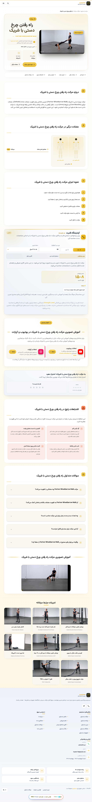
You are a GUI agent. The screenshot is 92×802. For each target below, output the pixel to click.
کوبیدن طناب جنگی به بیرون (74, 653)
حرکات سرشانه (76, 11)
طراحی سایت (48, 797)
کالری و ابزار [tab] (29, 256)
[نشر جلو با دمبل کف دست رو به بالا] (46, 616)
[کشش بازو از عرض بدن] (17, 616)
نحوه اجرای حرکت (28, 64)
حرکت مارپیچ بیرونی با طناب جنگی (74, 679)
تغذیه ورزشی (63, 721)
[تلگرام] (84, 706)
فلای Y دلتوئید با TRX (46, 679)
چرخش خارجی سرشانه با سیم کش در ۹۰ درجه (46, 653)
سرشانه (32, 19)
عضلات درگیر (15, 64)
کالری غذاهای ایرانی (61, 725)
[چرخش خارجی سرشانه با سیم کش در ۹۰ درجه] (46, 642)
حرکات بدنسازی (84, 717)
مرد (78, 250)
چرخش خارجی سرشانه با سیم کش (74, 627)
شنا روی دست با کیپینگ (17, 653)
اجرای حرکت (61, 75)
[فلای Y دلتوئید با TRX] (46, 668)
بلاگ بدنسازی (63, 729)
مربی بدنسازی (84, 725)
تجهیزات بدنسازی (83, 733)
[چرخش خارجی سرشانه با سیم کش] (74, 616)
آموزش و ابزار (51, 75)
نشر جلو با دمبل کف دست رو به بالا (46, 627)
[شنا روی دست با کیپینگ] (17, 642)
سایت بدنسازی (84, 11)
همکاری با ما (39, 721)
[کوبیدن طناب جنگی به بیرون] (74, 642)
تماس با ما (40, 729)
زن (66, 250)
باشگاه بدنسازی (84, 729)
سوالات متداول (28, 75)
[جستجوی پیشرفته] (8, 3)
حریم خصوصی (46, 790)
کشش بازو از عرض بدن (18, 627)
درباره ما (41, 717)
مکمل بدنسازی (62, 717)
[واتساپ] (88, 706)
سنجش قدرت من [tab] (54, 256)
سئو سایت (41, 797)
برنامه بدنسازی (84, 721)
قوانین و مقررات (37, 790)
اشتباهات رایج (40, 75)
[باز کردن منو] (3, 3)
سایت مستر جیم (14, 41)
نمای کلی (82, 75)
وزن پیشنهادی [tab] (81, 256)
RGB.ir (33, 797)
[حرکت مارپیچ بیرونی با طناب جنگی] (74, 668)
